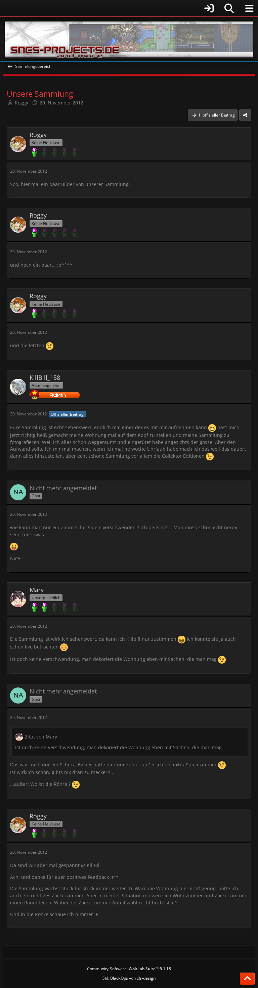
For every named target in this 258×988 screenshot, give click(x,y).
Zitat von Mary (41, 736)
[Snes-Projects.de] (129, 39)
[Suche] (229, 8)
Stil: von (129, 978)
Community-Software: (129, 969)
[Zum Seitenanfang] (247, 979)
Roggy (21, 102)
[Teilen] (245, 115)
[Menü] (249, 8)
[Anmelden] (110, 8)
